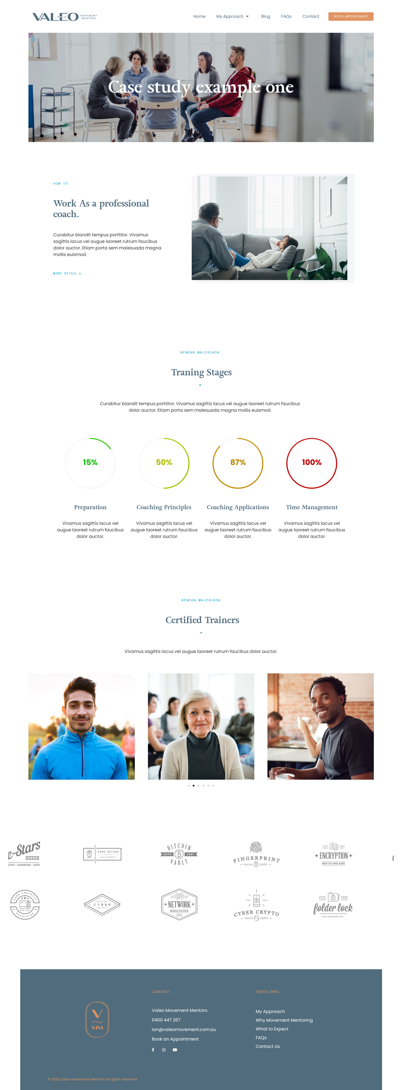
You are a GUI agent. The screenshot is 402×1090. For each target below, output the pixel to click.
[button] (351, 16)
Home (199, 16)
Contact (310, 16)
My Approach (230, 16)
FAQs (286, 16)
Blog (265, 16)
